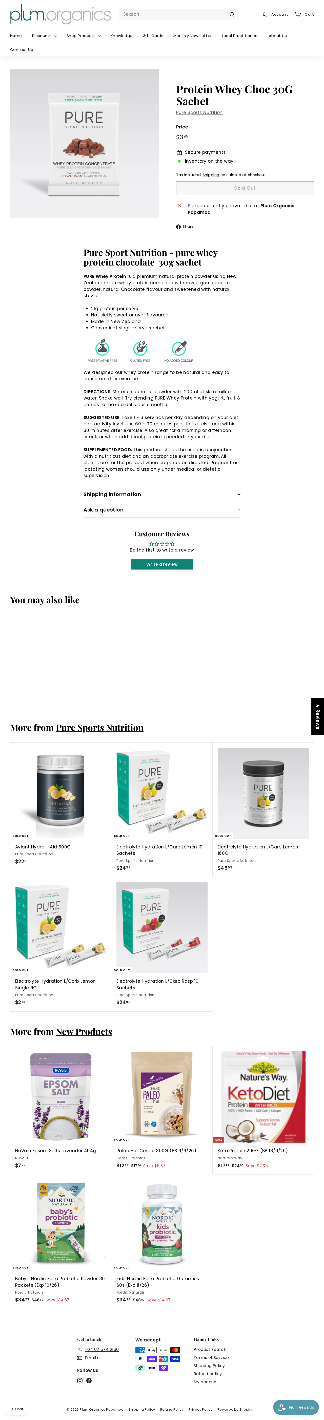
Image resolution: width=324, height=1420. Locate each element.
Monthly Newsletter (192, 35)
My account (206, 1382)
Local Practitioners (240, 35)
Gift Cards (153, 35)
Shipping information (112, 494)
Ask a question (104, 509)
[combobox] (179, 14)
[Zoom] (84, 143)
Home (16, 35)
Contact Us (21, 49)
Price (182, 127)
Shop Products (82, 35)
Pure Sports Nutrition (199, 112)
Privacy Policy (200, 1409)
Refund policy (208, 1374)
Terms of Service (211, 1357)
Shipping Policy (209, 1366)
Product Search (210, 1349)
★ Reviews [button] (317, 716)
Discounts (42, 35)
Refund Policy (172, 1409)
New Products (84, 1031)
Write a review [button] (162, 564)
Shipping (211, 174)
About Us (278, 35)
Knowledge (122, 35)
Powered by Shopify (234, 1409)
